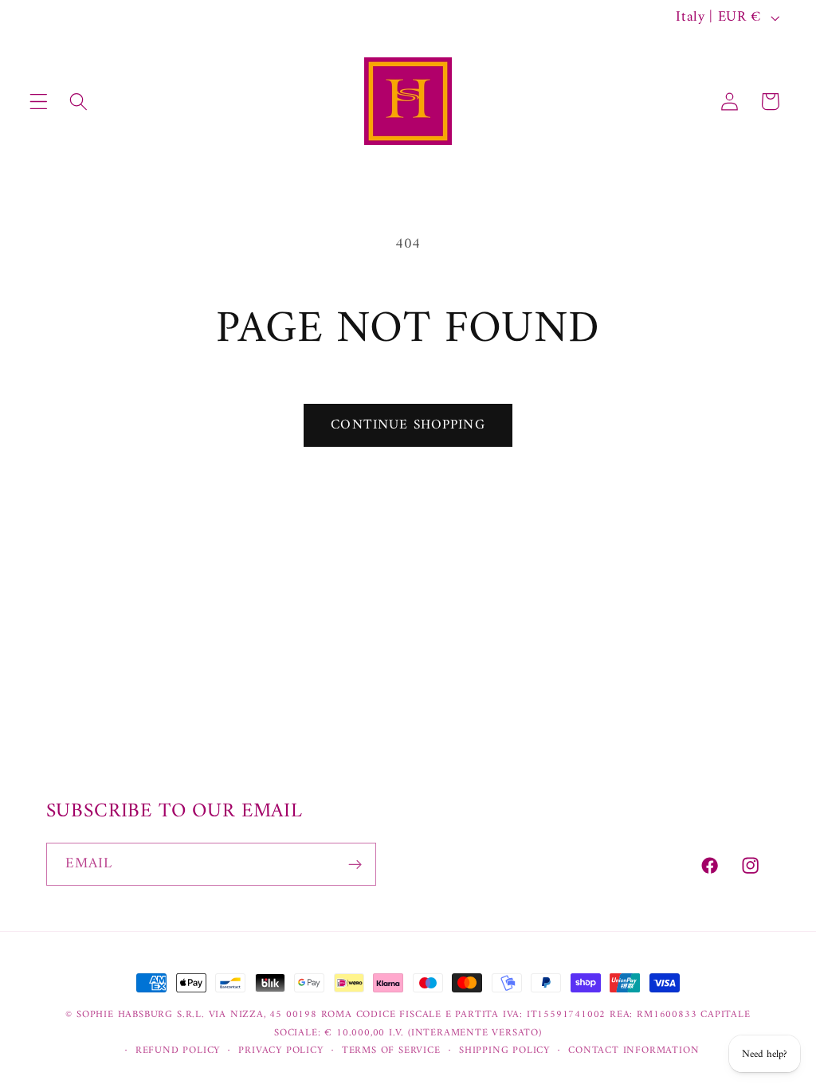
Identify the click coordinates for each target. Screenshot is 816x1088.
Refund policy (177, 1051)
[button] (38, 101)
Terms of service (391, 1051)
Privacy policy (280, 1051)
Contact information (633, 1051)
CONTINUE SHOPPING (408, 425)
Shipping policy (504, 1051)
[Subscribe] (355, 864)
